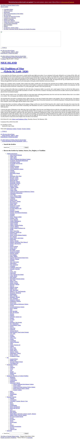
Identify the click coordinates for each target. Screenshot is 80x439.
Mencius (12, 285)
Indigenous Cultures (11, 128)
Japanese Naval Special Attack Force (19, 257)
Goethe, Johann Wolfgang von (17, 228)
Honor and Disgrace (15, 406)
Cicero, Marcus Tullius (15, 195)
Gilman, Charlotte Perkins (16, 225)
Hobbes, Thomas (14, 240)
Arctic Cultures (17, 385)
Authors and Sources (12, 153)
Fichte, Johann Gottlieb (15, 217)
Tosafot (12, 339)
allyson (4, 59)
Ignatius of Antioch (14, 252)
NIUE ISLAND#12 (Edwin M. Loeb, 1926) (14, 67)
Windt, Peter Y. (13, 350)
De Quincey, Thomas (15, 201)
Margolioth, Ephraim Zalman (17, 278)
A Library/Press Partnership (10, 23)
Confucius (12, 198)
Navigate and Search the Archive (12, 16)
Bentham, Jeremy (14, 179)
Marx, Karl (12, 280)
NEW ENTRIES (8, 25)
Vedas (11, 343)
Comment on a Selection (10, 18)
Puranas (12, 318)
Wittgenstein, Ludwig (15, 353)
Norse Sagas (13, 302)
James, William (13, 256)
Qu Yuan (12, 319)
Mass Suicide (13, 412)
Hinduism (12, 381)
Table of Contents (8, 10)
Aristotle (12, 170)
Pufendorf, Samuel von (15, 316)
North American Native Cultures (21, 388)
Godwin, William (14, 226)
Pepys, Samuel (13, 308)
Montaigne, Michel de (15, 293)
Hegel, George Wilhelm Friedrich (18, 235)
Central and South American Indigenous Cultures (22, 191)
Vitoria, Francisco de (15, 345)
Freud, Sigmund (14, 219)
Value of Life (13, 429)
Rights (11, 420)
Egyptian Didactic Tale (15, 208)
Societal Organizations (15, 426)
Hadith (11, 229)
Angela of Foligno (14, 166)
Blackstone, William (15, 181)
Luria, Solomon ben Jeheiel (17, 274)
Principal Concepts (11, 397)
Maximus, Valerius (14, 284)
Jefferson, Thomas (14, 259)
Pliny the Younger (14, 312)
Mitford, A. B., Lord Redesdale (17, 291)
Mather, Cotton (13, 281)
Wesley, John (13, 349)
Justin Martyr (13, 263)
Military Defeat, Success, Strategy (18, 415)
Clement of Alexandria (15, 197)
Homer (11, 245)
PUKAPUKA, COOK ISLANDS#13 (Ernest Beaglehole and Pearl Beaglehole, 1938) (14, 55)
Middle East (13, 373)
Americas (12, 367)
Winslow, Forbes (14, 352)
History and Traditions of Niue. (20, 119)
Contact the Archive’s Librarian (11, 22)
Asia (11, 370)
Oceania (19, 128)
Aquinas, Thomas (14, 167)
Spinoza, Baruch (14, 330)
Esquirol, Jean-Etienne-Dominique (18, 212)
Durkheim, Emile (14, 207)
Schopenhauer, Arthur (15, 325)
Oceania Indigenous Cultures (17, 307)
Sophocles (12, 329)
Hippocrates (13, 239)
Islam (11, 391)
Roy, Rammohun (14, 323)
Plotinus (12, 314)
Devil (11, 402)
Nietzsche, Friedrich (15, 300)
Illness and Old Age (15, 408)
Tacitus (12, 335)
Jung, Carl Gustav (14, 262)
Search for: (6, 147)
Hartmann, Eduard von (15, 232)
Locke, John (13, 271)
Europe (12, 371)
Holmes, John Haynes (15, 243)
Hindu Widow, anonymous (16, 238)
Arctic (11, 368)
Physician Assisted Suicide (16, 416)
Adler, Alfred (13, 157)
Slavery (12, 425)
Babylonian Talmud (15, 173)
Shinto (11, 395)
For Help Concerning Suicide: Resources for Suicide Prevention (19, 29)
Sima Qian (12, 328)
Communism (13, 399)
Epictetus (12, 210)
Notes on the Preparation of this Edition (13, 13)
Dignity (12, 404)
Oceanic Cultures (26, 128)
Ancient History (14, 359)
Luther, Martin (13, 276)
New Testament (14, 298)
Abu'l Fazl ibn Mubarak (16, 155)
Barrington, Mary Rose (15, 176)
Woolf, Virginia (14, 354)
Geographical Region (12, 364)
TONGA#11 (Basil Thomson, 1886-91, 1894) (9, 50)
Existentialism (13, 405)
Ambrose (12, 165)
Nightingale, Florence (15, 301)
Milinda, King (13, 288)
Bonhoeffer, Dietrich (15, 183)
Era (8, 357)
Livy (11, 270)
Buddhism (12, 377)
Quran (11, 321)
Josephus (12, 260)
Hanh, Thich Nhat (14, 231)
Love (11, 409)
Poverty (12, 418)
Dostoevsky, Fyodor (15, 205)
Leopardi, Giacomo (15, 269)
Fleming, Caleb (14, 218)
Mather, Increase (14, 283)
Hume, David (13, 247)
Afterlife (12, 398)
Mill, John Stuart (14, 290)
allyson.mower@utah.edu (67, 2)
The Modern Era (14, 363)
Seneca (12, 326)
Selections (9, 430)
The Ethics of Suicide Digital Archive (10, 5)
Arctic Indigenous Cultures (16, 169)
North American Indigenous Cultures (19, 304)
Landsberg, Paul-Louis (15, 267)
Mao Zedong (13, 277)
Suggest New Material (9, 20)
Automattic (29, 437)
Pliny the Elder (13, 311)
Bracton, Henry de (14, 184)
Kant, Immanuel (14, 264)
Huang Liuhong (14, 246)
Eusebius (12, 215)
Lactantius (12, 266)
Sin (11, 423)
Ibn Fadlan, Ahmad (15, 250)
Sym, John (12, 333)
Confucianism (13, 380)
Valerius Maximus (14, 342)
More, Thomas (13, 295)
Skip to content (4, 6)
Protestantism (13, 394)
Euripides (12, 214)
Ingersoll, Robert (14, 253)
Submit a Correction (9, 19)
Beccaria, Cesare (14, 177)
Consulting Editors (8, 9)
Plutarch (12, 315)
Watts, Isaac (13, 347)
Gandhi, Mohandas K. (15, 221)
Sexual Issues (13, 422)
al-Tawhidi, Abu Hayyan (16, 163)
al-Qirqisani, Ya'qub (15, 162)
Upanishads (13, 340)
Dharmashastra (13, 202)
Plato (11, 309)
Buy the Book (7, 15)
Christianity (13, 378)
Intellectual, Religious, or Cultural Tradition (17, 375)
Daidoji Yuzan (13, 200)
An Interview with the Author (11, 27)
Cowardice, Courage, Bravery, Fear (19, 401)
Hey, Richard (13, 236)
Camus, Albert (13, 190)
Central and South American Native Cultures (24, 387)
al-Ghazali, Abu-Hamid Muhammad (19, 160)
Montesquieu (13, 294)
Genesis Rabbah (14, 222)
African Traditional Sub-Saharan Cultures (20, 159)
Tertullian (12, 336)
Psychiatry (12, 419)
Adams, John (13, 156)
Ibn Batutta (12, 249)
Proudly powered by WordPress (8, 437)
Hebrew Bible (13, 233)
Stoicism (12, 428)
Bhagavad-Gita (14, 180)
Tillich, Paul (13, 338)
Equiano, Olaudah (14, 211)
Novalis (12, 305)
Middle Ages (13, 360)
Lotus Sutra (13, 273)
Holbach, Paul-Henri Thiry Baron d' (19, 242)
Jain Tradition (13, 255)
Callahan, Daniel (14, 187)
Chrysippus (13, 194)
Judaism (12, 392)
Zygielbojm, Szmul (14, 356)
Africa (11, 366)
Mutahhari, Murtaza (15, 297)
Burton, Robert (13, 186)
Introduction (7, 12)
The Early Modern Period (16, 361)
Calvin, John (13, 188)
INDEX (6, 26)
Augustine (12, 172)
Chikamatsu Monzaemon (16, 193)
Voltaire (12, 346)
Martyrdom (13, 411)
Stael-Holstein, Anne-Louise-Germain (19, 332)
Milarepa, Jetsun (14, 287)
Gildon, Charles (14, 224)
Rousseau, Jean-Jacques (16, 322)
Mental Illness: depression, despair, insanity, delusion (23, 413)
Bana (11, 174)
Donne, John (13, 204)
